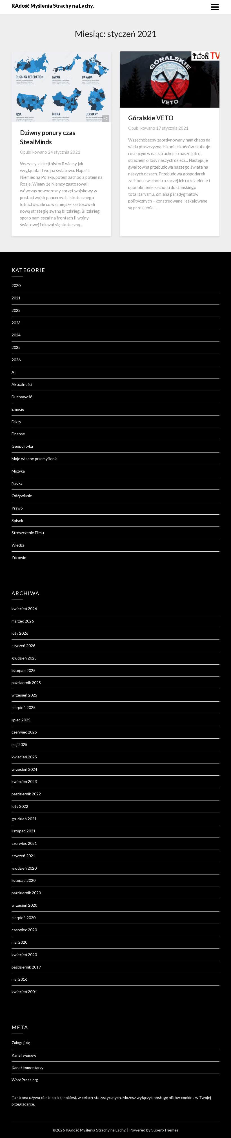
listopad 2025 (23, 670)
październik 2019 (26, 967)
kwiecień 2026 (24, 608)
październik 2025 (26, 682)
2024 (16, 334)
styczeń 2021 (23, 855)
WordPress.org (25, 1079)
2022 (16, 310)
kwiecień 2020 (24, 954)
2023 (16, 322)
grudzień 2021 (24, 818)
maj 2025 (19, 744)
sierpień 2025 (23, 707)
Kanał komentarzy (27, 1067)
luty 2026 (20, 633)
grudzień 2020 (24, 868)
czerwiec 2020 (24, 929)
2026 (16, 359)
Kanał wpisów (24, 1055)
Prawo (17, 508)
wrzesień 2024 (24, 769)
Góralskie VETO (151, 118)
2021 (16, 297)
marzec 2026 (23, 621)
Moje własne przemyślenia (34, 458)
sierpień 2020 (23, 917)
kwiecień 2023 (24, 781)
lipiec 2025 (21, 719)
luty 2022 (20, 806)
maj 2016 (19, 979)
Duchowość (22, 396)
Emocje (18, 409)
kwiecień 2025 (24, 756)
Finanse (18, 433)
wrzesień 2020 (24, 905)
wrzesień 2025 (24, 695)
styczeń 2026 (23, 645)
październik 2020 (26, 892)
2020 (16, 285)
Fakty (16, 421)
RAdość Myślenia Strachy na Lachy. (53, 6)
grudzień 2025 (24, 658)
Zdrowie (19, 557)
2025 (16, 347)
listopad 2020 (23, 880)
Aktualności (22, 384)
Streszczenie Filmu (28, 532)
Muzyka (18, 471)
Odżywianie (22, 495)
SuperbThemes (165, 1130)
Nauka (17, 483)
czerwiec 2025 (24, 732)
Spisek (17, 520)
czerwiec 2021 (24, 843)
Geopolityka (22, 446)
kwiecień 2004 (24, 991)
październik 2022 (26, 793)
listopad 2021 (23, 830)
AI (14, 372)
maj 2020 (19, 942)
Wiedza (18, 545)
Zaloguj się (21, 1042)
